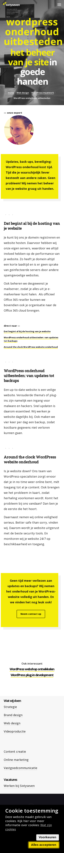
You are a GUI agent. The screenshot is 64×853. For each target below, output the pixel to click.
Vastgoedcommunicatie (20, 768)
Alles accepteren (43, 844)
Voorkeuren (47, 837)
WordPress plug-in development (32, 675)
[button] (59, 4)
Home (11, 92)
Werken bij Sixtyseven (19, 786)
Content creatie (15, 751)
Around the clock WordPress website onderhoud (31, 346)
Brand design (13, 715)
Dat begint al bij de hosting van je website (27, 331)
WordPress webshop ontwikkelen (32, 669)
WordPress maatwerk (42, 92)
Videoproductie (15, 731)
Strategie (10, 707)
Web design (23, 92)
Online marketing (16, 760)
